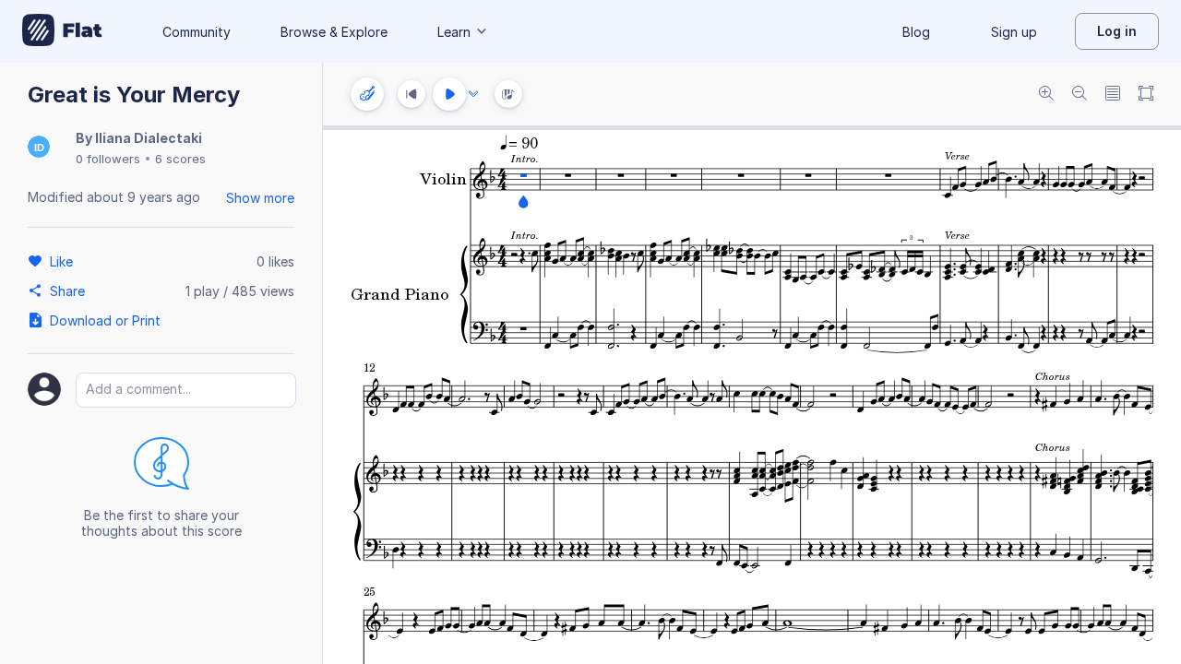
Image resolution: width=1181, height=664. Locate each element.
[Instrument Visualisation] (508, 94)
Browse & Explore (334, 32)
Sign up (1014, 32)
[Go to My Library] (62, 31)
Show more (260, 198)
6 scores (180, 158)
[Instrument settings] (367, 94)
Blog (916, 32)
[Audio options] (473, 94)
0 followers (108, 158)
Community (196, 32)
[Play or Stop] (449, 94)
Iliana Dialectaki (148, 138)
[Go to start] (411, 94)
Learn (454, 32)
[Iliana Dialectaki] (39, 148)
